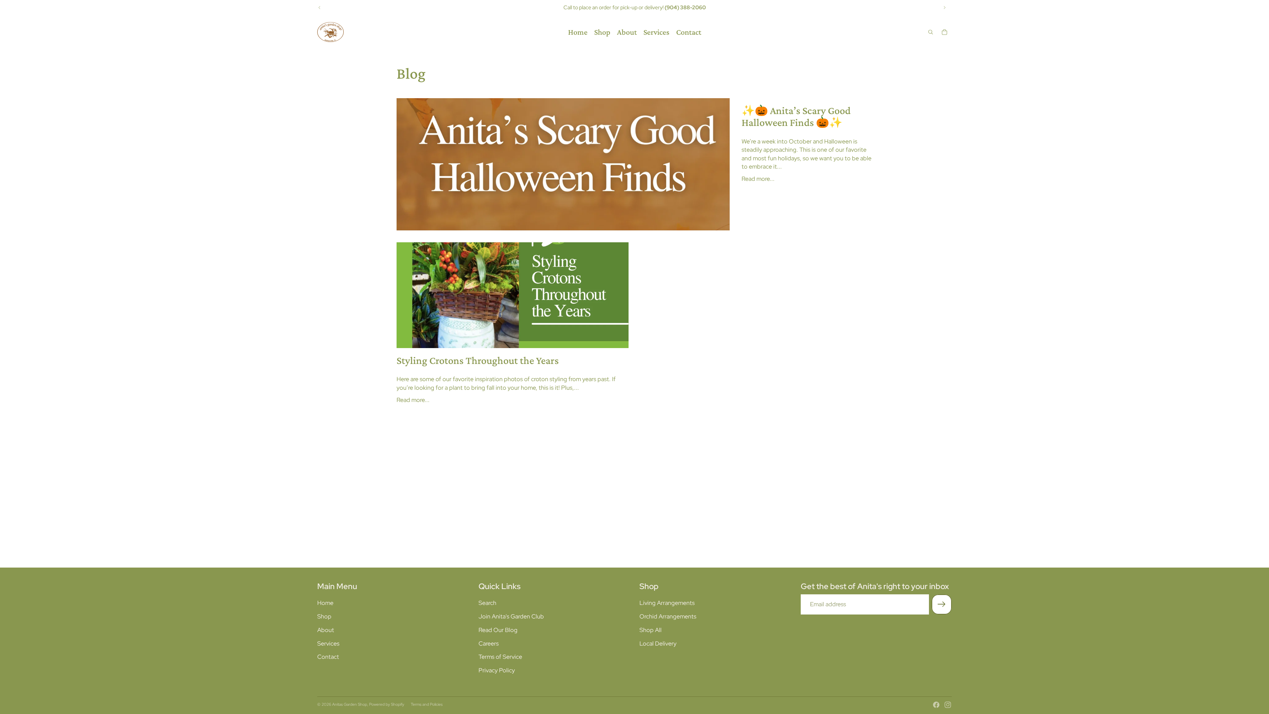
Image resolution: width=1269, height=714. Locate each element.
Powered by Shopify (386, 704)
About (325, 630)
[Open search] (930, 32)
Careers (489, 643)
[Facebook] (936, 705)
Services (328, 643)
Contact (328, 656)
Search (487, 603)
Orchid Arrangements (667, 616)
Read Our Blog (498, 630)
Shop (324, 616)
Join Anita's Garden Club (511, 616)
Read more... (758, 178)
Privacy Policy (497, 670)
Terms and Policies (426, 704)
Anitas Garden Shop (349, 704)
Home (325, 603)
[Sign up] (942, 604)
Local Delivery (657, 643)
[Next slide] (944, 7)
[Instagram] (948, 705)
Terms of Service (500, 656)
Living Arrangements (667, 603)
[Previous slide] (319, 7)
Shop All (650, 630)
